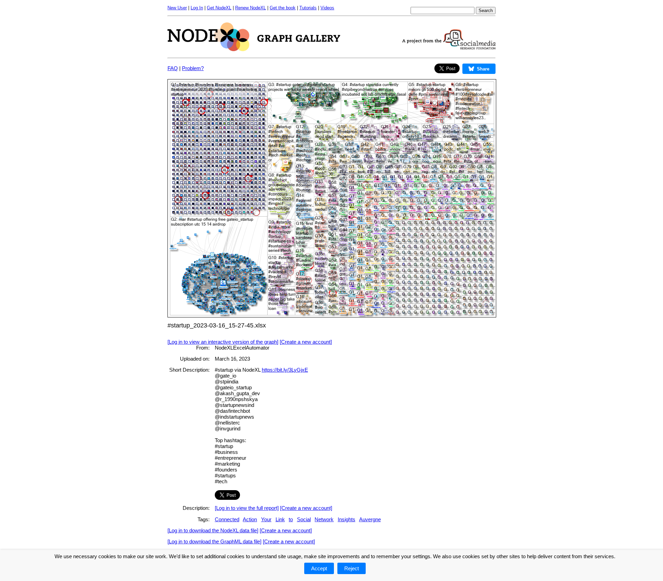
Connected (227, 519)
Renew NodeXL (250, 7)
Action (250, 519)
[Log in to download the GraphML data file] (214, 541)
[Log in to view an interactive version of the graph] (222, 342)
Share (483, 69)
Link (280, 519)
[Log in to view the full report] (247, 508)
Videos (327, 7)
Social (304, 519)
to (291, 519)
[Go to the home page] (253, 49)
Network (324, 519)
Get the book (283, 7)
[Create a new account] (306, 342)
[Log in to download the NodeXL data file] (212, 530)
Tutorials (308, 7)
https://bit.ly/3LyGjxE (285, 370)
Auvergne (370, 519)
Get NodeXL (219, 7)
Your (266, 519)
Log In (197, 7)
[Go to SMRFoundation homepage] (449, 47)
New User (177, 7)
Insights (346, 519)
